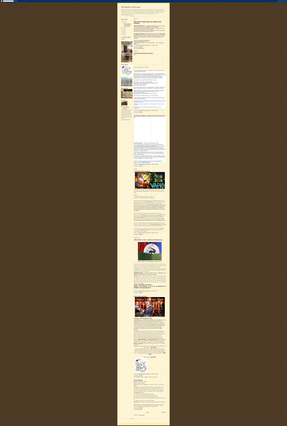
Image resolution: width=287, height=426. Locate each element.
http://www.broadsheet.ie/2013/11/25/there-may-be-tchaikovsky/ (147, 108)
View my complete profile (125, 119)
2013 (123, 27)
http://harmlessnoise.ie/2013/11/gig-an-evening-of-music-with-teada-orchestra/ (150, 101)
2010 (123, 31)
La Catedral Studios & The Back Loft (126, 107)
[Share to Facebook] (140, 47)
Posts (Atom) (141, 415)
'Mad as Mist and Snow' (140, 296)
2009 (123, 33)
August (124, 22)
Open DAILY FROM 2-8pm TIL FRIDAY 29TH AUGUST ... (127, 25)
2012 (123, 28)
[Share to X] (138, 47)
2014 (123, 20)
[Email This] (134, 47)
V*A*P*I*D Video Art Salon (142, 171)
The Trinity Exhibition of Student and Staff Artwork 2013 (149, 116)
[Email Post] (156, 45)
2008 (123, 34)
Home (147, 412)
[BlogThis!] (136, 47)
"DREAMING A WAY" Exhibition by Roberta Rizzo (148, 240)
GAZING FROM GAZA (140, 48)
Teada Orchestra (138, 380)
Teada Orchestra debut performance (143, 53)
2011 (123, 30)
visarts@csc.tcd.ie (146, 162)
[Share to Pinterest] (142, 47)
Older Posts (163, 412)
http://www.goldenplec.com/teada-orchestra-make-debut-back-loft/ (149, 104)
